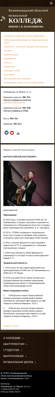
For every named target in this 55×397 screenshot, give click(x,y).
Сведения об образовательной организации (24, 36)
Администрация (11, 54)
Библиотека (9, 66)
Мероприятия (10, 58)
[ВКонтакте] (3, 394)
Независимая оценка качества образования (24, 82)
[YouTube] (8, 394)
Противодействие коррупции (17, 78)
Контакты (5, 383)
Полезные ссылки (12, 70)
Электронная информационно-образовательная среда (26, 41)
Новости (8, 62)
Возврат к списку (11, 325)
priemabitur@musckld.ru (14, 102)
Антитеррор (9, 74)
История (8, 50)
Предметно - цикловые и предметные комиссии (26, 46)
